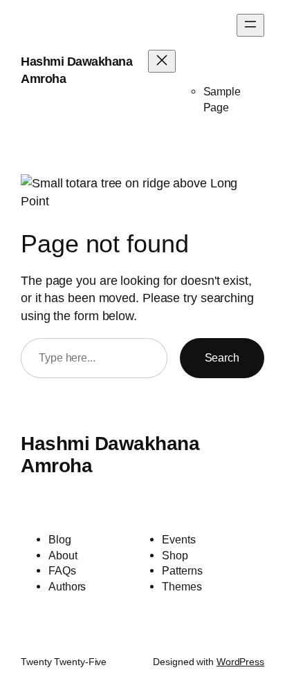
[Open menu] (250, 25)
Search (222, 357)
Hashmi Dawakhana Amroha (110, 454)
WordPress (240, 661)
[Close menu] (162, 61)
